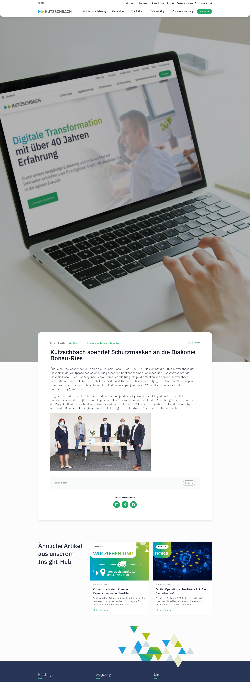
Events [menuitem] (170, 3)
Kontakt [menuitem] (204, 11)
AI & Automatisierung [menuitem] (94, 11)
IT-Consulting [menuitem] (157, 11)
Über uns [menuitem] (130, 3)
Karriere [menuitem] (143, 3)
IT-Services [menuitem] (118, 11)
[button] (116, 504)
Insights (61, 343)
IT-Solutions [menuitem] (137, 11)
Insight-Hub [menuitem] (158, 3)
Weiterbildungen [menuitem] (185, 3)
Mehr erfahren (100, 610)
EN (42, 3)
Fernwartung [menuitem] (206, 3)
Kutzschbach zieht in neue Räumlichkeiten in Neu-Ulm (111, 591)
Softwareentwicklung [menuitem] (181, 11)
